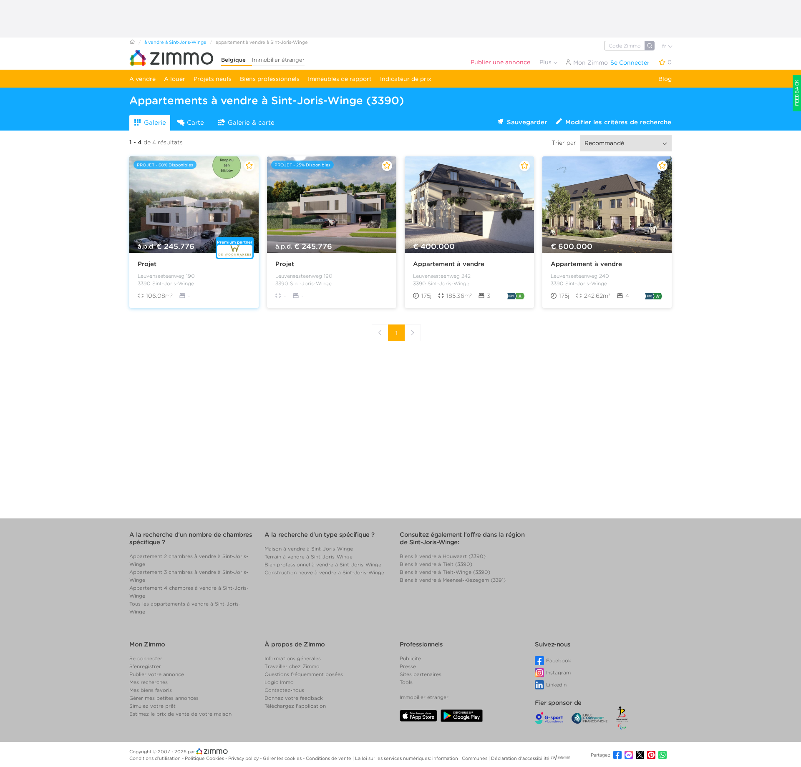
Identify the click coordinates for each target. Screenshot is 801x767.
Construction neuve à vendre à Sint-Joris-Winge (324, 572)
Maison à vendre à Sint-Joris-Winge (308, 549)
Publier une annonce (500, 62)
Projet (147, 264)
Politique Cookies (205, 758)
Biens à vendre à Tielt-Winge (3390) (445, 572)
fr (665, 46)
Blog (665, 78)
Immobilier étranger (278, 60)
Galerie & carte (251, 122)
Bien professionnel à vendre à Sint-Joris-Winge (322, 564)
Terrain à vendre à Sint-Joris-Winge (308, 556)
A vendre (142, 78)
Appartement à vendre (448, 264)
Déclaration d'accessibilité (520, 758)
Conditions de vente (329, 758)
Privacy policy (244, 758)
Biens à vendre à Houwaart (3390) (443, 556)
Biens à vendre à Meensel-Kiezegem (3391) (453, 580)
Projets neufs (213, 78)
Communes (475, 758)
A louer (174, 78)
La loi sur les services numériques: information (407, 758)
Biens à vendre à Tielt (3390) (436, 564)
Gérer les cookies (283, 758)
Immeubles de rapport (340, 78)
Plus (546, 62)
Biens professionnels (270, 78)
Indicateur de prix (405, 78)
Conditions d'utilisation (155, 758)
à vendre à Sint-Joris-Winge (175, 42)
